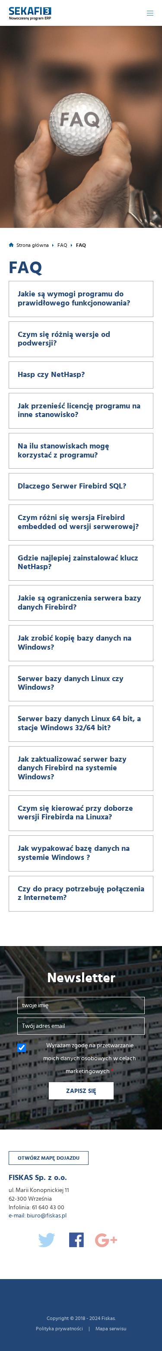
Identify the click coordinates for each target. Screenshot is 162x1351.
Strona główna (32, 245)
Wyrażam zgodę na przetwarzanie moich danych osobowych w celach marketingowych (89, 1058)
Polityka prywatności (59, 1328)
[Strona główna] (30, 10)
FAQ (62, 245)
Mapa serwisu (110, 1328)
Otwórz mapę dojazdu (48, 1158)
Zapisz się (81, 1091)
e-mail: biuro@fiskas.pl (38, 1216)
